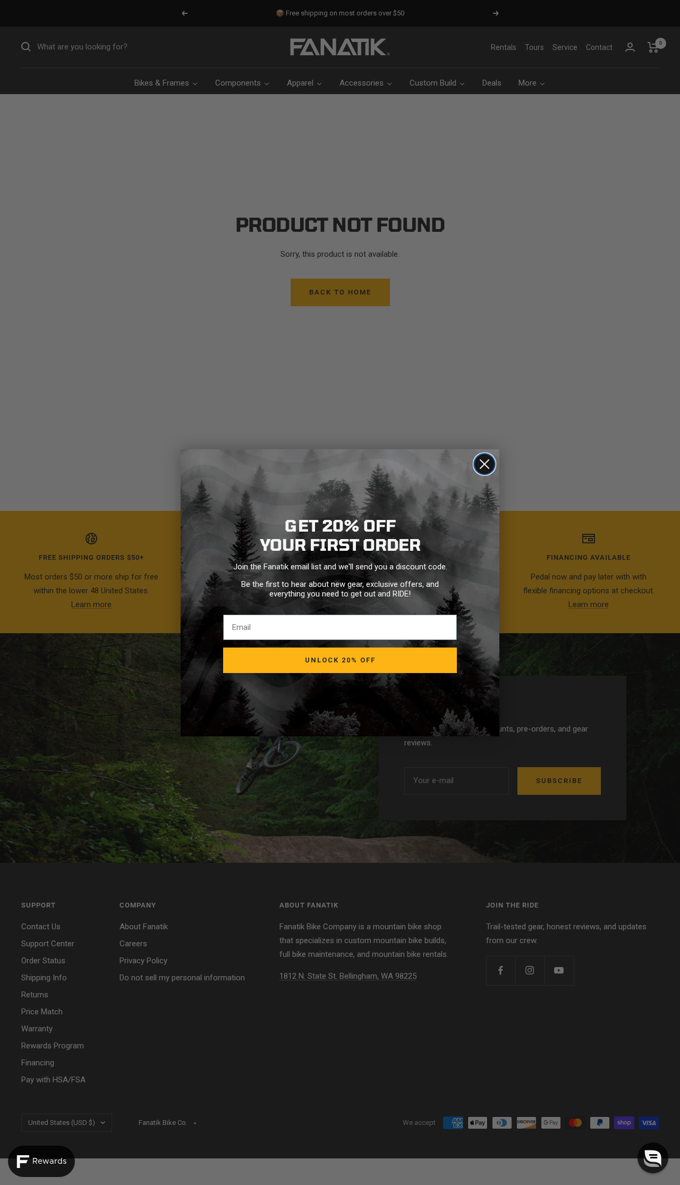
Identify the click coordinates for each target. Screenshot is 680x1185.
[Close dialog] (484, 464)
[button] (653, 1157)
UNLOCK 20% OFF (340, 660)
